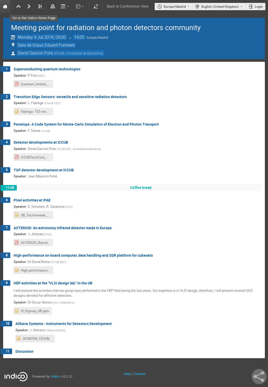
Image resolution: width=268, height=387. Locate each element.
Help (127, 374)
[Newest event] (39, 6)
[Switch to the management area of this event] (96, 6)
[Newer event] (29, 6)
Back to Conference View (127, 6)
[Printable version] (53, 6)
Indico (55, 376)
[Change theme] (80, 6)
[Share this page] (259, 376)
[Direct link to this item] (84, 69)
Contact (140, 374)
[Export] (65, 6)
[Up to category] (18, 6)
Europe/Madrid (175, 6)
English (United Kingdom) (220, 6)
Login (259, 6)
